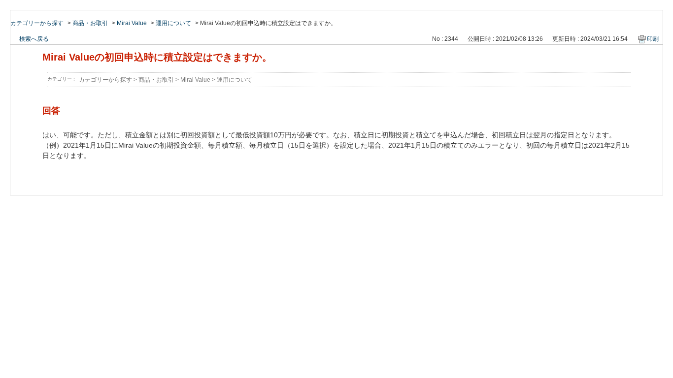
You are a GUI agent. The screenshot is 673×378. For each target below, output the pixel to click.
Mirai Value (132, 23)
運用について (173, 23)
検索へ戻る (34, 38)
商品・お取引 (90, 23)
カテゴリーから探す (37, 23)
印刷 (653, 38)
